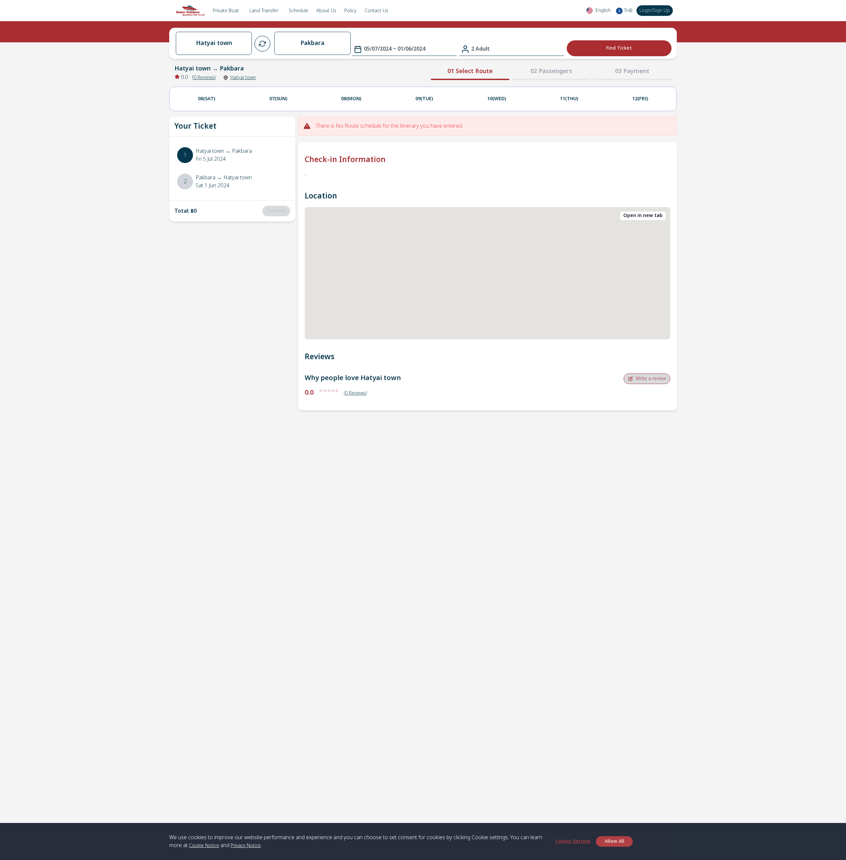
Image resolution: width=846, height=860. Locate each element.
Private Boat (226, 10)
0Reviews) (205, 77)
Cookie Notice (204, 845)
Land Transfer (264, 10)
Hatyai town (243, 77)
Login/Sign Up (654, 10)
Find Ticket (619, 48)
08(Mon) (351, 98)
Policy (350, 10)
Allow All (614, 841)
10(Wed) (496, 98)
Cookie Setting (573, 841)
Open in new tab (643, 215)
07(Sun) (278, 98)
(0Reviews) (355, 393)
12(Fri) (640, 98)
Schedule (298, 10)
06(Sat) (206, 98)
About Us (326, 10)
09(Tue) (424, 98)
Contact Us (376, 10)
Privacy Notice (246, 845)
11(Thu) (569, 98)
